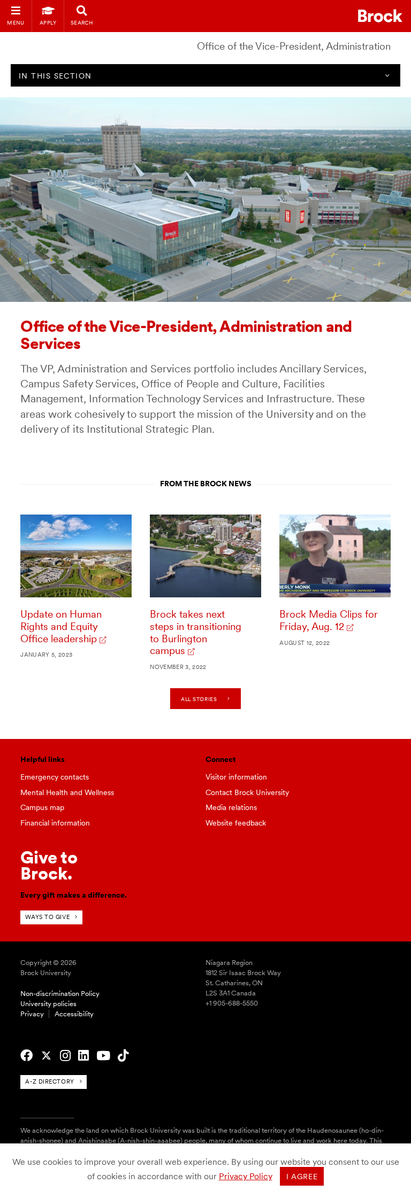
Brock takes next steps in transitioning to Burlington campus (195, 632)
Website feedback (236, 823)
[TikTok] (123, 1055)
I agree (302, 1176)
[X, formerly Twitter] (46, 1055)
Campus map (42, 807)
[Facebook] (26, 1055)
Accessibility (74, 1014)
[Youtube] (103, 1055)
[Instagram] (65, 1055)
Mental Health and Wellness (67, 792)
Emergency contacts (54, 777)
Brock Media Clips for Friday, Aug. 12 (328, 620)
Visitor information (236, 777)
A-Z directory (49, 1081)
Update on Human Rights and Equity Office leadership (61, 626)
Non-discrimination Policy (60, 994)
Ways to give (47, 917)
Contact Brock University (247, 792)
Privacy (32, 1014)
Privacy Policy (245, 1176)
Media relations (231, 807)
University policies (48, 1004)
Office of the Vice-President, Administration (294, 46)
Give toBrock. (49, 865)
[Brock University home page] (380, 16)
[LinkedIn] (83, 1055)
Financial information (55, 823)
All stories (199, 699)
